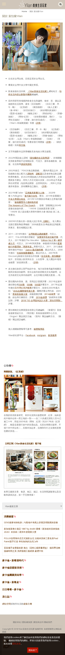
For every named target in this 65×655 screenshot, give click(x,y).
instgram (41, 335)
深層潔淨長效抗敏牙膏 (47, 237)
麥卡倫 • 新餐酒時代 (13, 560)
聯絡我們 (48, 622)
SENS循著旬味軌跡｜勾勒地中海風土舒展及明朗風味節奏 (31, 522)
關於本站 (17, 622)
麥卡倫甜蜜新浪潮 (12, 567)
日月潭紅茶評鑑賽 (23, 287)
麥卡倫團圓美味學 (12, 575)
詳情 (44, 186)
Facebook (30, 335)
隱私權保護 (27, 622)
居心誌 (6, 596)
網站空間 (6, 603)
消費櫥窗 (9, 516)
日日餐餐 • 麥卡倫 (11, 589)
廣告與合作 (38, 622)
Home (24, 11)
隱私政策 (16, 643)
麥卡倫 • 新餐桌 (10, 582)
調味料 (30, 173)
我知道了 (33, 650)
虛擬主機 (27, 603)
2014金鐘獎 (49, 294)
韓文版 (22, 145)
